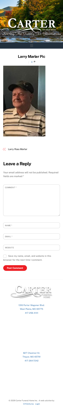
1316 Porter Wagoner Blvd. (31, 305)
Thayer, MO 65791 (32, 356)
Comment (11, 187)
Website (9, 248)
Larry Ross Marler (17, 149)
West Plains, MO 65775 (31, 309)
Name (8, 225)
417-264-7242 (32, 360)
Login (37, 404)
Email (8, 236)
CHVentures (28, 404)
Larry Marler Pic (31, 56)
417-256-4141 (31, 313)
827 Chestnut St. (31, 353)
